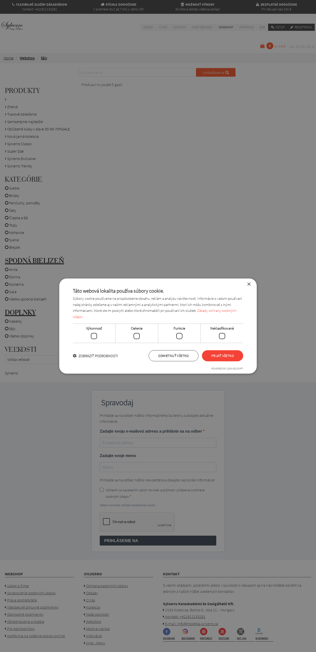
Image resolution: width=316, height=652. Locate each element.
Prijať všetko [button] (222, 355)
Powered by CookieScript (227, 368)
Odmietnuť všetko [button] (173, 355)
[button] (95, 355)
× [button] (249, 284)
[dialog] (158, 326)
